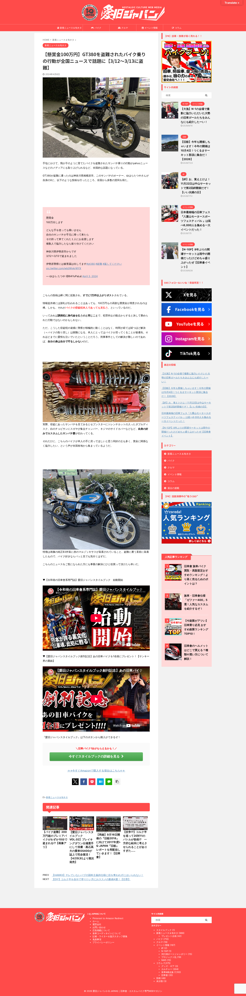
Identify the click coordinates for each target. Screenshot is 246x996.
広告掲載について (101, 930)
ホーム (96, 921)
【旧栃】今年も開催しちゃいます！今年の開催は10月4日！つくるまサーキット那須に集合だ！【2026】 (195, 150)
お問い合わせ (99, 927)
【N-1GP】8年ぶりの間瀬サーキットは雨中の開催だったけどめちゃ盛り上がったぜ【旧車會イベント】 (195, 258)
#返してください (112, 263)
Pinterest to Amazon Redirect (108, 918)
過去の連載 (173, 488)
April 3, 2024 (90, 276)
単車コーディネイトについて (107, 933)
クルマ (124, 27)
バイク (98, 27)
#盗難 (99, 263)
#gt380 (90, 263)
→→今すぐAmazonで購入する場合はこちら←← (96, 770)
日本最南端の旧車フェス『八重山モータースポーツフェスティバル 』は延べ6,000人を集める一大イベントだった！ (196, 220)
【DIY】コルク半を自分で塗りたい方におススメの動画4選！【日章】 (91, 879)
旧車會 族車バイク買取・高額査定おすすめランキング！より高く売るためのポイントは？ (196, 574)
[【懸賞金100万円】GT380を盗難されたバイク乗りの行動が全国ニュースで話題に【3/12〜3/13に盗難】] (100, 781)
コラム (178, 27)
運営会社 (97, 924)
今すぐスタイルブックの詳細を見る (94, 756)
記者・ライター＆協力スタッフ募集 (110, 936)
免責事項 (97, 939)
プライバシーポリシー (103, 942)
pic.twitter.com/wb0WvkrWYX (63, 268)
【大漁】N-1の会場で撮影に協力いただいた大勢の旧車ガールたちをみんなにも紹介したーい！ (185, 377)
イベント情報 (151, 27)
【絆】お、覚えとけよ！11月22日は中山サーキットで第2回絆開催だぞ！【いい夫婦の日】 (186, 404)
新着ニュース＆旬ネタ (71, 27)
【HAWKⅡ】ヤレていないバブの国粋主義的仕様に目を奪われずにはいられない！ (97, 875)
